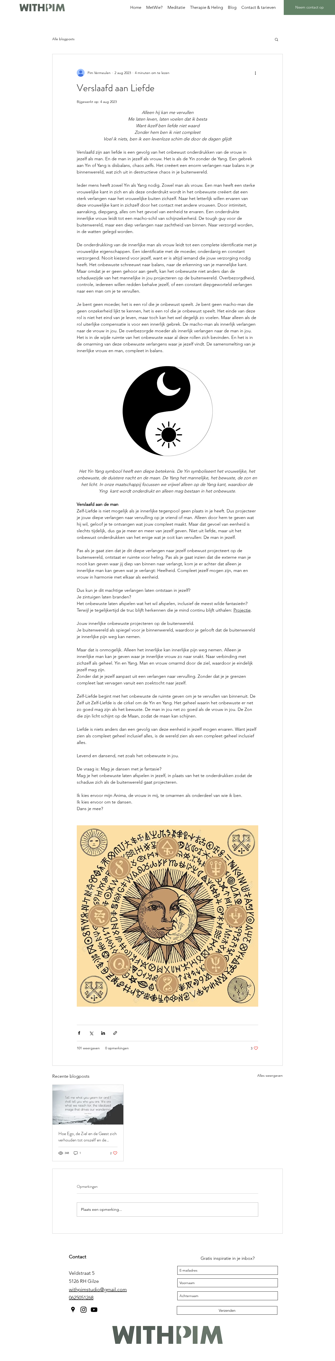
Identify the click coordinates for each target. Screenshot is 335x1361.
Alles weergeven (270, 1075)
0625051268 (81, 1297)
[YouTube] (94, 1310)
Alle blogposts (63, 39)
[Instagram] (83, 1310)
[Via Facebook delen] (79, 1033)
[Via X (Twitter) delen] (91, 1033)
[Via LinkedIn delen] (103, 1033)
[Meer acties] (255, 73)
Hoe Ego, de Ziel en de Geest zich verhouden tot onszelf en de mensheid (87, 1136)
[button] (276, 39)
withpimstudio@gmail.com (98, 1289)
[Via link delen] (115, 1033)
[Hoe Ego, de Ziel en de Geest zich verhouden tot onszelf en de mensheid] (87, 1105)
